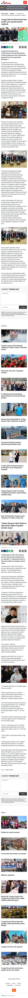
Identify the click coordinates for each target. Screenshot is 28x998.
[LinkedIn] (7, 47)
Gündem (12, 13)
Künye (13, 983)
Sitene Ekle (18, 985)
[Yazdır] (12, 47)
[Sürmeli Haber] (6, 2)
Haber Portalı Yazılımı (9, 995)
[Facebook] (2, 47)
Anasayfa (5, 13)
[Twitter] (5, 47)
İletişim (19, 983)
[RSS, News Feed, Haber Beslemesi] (14, 990)
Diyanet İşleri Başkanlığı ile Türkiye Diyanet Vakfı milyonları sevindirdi (15, 7)
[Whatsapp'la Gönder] (9, 47)
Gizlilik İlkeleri (10, 985)
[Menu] (25, 2)
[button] (20, 47)
